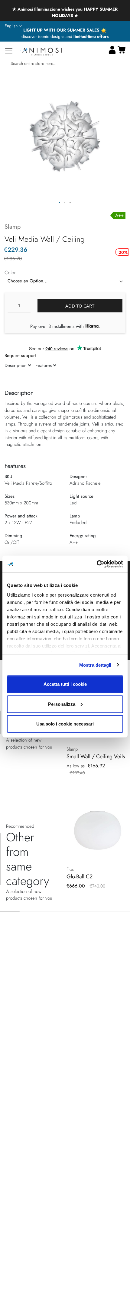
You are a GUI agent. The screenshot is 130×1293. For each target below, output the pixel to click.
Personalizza (61, 703)
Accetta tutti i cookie (65, 684)
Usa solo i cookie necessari (65, 723)
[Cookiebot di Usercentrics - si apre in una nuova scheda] (96, 564)
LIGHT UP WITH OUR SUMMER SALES (62, 30)
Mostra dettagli (95, 664)
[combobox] (65, 63)
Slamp (13, 226)
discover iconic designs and (65, 36)
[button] (13, 26)
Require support (20, 355)
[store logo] (41, 51)
